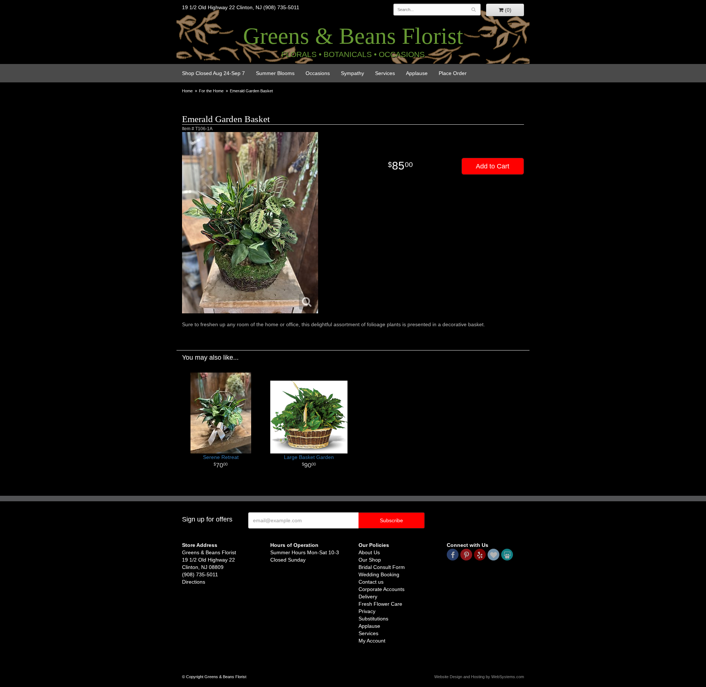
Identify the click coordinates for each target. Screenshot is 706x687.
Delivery (368, 596)
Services (385, 73)
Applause (417, 73)
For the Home (211, 91)
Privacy (367, 611)
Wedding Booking (379, 574)
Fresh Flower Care (380, 604)
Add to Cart (492, 166)
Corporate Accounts (381, 589)
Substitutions (373, 619)
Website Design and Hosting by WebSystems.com (479, 676)
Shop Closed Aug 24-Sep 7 (213, 73)
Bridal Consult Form (382, 567)
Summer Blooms (275, 73)
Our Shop (370, 560)
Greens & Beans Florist (353, 36)
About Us (369, 552)
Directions (193, 582)
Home (187, 91)
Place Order (453, 73)
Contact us (371, 582)
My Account (372, 641)
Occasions (318, 73)
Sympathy (352, 73)
